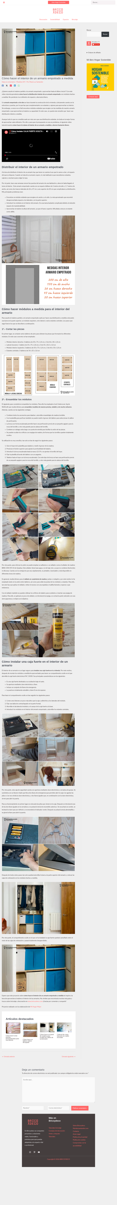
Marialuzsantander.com (80, 1128)
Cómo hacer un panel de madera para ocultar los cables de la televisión (47, 1037)
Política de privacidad (80, 1137)
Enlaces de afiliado (94, 52)
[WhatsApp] (19, 85)
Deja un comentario (8, 82)
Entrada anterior (8, 1056)
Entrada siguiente (68, 1056)
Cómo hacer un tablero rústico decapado (28, 1041)
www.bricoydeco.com (35, 1001)
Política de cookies (79, 1140)
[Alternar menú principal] (4, 2)
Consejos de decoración (57, 1131)
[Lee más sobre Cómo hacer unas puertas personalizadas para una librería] (13, 1028)
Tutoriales (52, 1136)
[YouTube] (39, 1152)
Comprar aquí (93, 97)
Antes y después (54, 1133)
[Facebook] (3, 85)
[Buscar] (114, 2)
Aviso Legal (76, 1134)
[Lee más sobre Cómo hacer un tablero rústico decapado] (30, 1030)
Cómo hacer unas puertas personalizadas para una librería (12, 1038)
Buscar (89, 30)
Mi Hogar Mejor (35, 1007)
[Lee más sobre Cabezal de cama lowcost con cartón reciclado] (64, 1027)
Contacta (76, 1131)
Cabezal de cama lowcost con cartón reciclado (63, 1036)
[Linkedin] (15, 85)
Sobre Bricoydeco (79, 1125)
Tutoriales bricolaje (55, 1128)
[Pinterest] (11, 85)
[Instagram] (30, 1152)
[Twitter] (7, 85)
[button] (58, 2)
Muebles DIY (20, 82)
